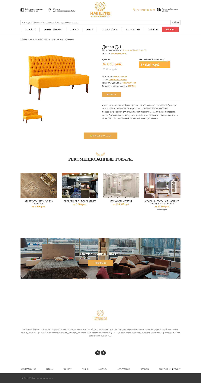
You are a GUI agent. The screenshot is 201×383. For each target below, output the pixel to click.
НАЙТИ (175, 22)
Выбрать (111, 94)
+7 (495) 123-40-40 (146, 9)
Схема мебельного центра (170, 10)
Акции (85, 369)
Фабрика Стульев (118, 79)
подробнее (100, 263)
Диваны (69, 39)
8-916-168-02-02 (118, 53)
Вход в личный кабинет (169, 369)
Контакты (102, 369)
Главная (25, 39)
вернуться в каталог (100, 135)
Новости (145, 369)
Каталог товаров (28, 369)
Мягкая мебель (56, 39)
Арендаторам (124, 369)
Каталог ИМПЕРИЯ (39, 39)
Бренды (49, 369)
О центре (68, 369)
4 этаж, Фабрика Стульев (134, 50)
